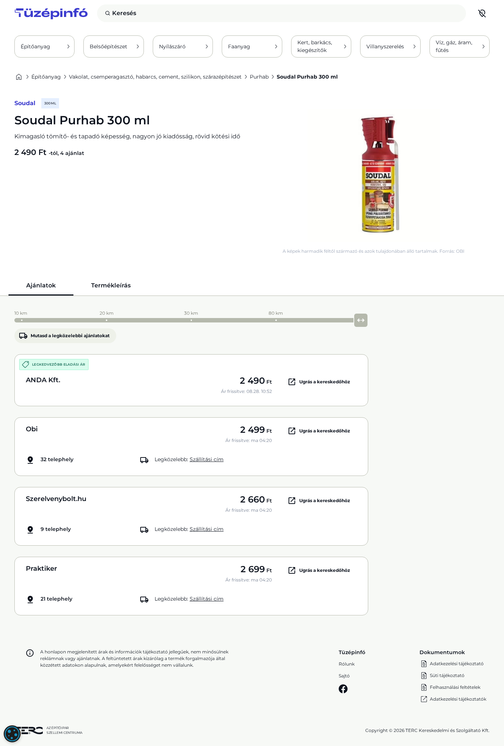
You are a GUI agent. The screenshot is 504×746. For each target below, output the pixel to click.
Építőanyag (35, 46)
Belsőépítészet (108, 46)
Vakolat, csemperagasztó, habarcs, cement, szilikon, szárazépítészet (155, 76)
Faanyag (239, 46)
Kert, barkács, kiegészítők (314, 46)
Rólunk (347, 664)
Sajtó (344, 675)
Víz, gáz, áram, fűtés (454, 46)
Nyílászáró (172, 46)
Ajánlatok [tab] (41, 285)
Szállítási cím (207, 459)
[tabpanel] (252, 461)
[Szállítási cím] (482, 13)
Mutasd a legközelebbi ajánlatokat (70, 335)
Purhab (259, 76)
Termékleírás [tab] (111, 285)
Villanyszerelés (385, 46)
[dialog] (12, 733)
